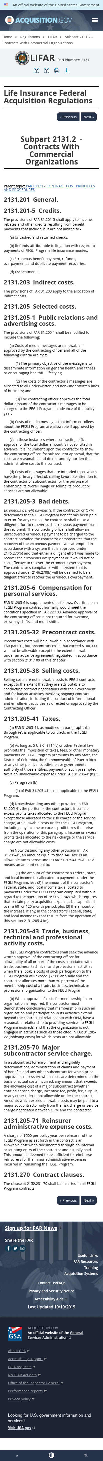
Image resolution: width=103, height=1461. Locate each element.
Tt (86, 1455)
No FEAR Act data (22, 1374)
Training (91, 1267)
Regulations (30, 36)
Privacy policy (19, 1399)
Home (7, 36)
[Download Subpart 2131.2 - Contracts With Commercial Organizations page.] (66, 72)
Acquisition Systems (81, 1273)
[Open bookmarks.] (46, 72)
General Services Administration (55, 1335)
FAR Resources (86, 1261)
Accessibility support (25, 1358)
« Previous (68, 116)
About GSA (17, 1350)
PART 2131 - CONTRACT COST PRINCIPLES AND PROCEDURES (49, 188)
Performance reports (25, 1391)
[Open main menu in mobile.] (95, 20)
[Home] (38, 20)
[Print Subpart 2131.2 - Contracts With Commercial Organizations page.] (56, 72)
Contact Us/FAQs (52, 1282)
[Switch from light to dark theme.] (51, 1455)
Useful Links (88, 1255)
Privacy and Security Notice (51, 1290)
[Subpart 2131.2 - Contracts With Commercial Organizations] (36, 72)
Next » (89, 116)
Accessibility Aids (49, 1299)
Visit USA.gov (19, 1427)
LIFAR (52, 36)
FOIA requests (20, 1366)
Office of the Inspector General (34, 1383)
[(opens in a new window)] (16, 1333)
